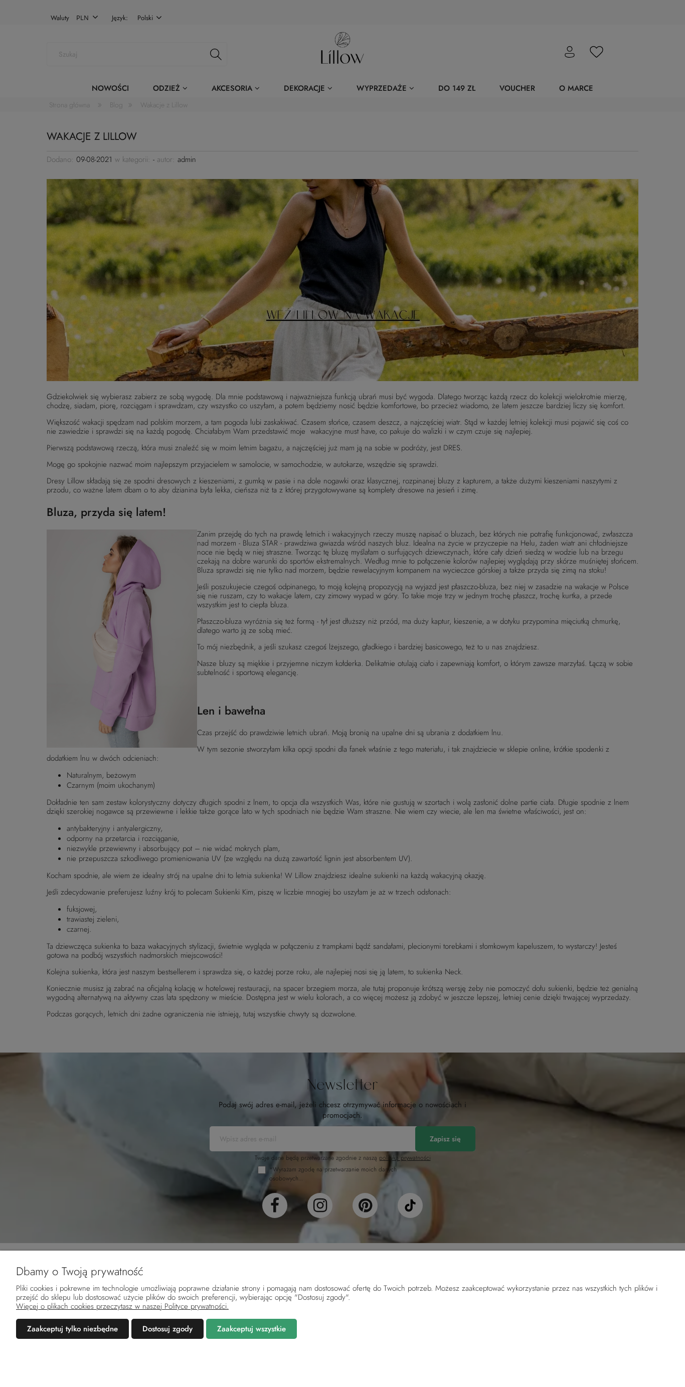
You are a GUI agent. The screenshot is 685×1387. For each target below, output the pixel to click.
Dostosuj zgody (167, 1328)
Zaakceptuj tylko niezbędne (72, 1328)
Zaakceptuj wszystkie (251, 1328)
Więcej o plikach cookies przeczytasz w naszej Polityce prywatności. (122, 1306)
